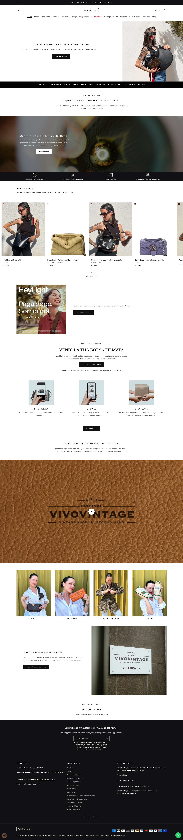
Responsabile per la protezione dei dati (81, 796)
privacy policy (85, 742)
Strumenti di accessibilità (75, 802)
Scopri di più (44, 151)
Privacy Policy (71, 789)
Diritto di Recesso (73, 785)
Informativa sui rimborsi (50, 835)
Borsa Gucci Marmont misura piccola (149, 260)
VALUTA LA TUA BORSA (91, 364)
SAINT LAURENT (115, 85)
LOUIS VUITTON (55, 85)
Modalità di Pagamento (75, 778)
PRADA (75, 85)
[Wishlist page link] (156, 10)
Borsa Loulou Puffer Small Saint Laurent (63, 260)
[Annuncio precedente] (17, 2)
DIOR (91, 85)
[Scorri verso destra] (96, 273)
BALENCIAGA (129, 85)
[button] (18, 10)
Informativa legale (119, 835)
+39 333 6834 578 (55, 772)
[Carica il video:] (91, 511)
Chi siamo (70, 768)
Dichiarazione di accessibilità (77, 799)
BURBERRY (100, 85)
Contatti (69, 771)
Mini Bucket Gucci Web (12, 260)
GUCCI (67, 85)
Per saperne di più (83, 313)
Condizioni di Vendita (74, 775)
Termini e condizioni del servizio (84, 835)
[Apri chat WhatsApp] (178, 835)
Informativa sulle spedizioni (104, 835)
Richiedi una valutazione (36, 667)
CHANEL (42, 85)
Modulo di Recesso (73, 809)
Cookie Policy (71, 792)
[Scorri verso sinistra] (87, 273)
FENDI (83, 85)
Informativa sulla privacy (66, 835)
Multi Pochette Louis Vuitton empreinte (106, 260)
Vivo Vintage (25, 835)
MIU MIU (141, 85)
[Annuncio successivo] (166, 2)
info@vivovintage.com (96, 749)
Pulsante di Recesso (74, 806)
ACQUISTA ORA (61, 56)
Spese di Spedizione (74, 782)
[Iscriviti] (107, 738)
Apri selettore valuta (24, 829)
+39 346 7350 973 (47, 779)
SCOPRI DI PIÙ (91, 428)
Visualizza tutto (91, 276)
